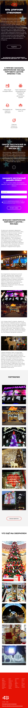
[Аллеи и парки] (14, 613)
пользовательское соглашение (13, 200)
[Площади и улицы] (14, 655)
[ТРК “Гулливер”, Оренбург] (14, 437)
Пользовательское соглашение (9, 704)
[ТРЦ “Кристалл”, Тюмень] (14, 394)
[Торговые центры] (14, 592)
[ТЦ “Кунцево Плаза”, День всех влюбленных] (14, 479)
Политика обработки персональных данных (12, 706)
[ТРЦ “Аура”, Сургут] (14, 415)
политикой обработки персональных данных (14, 202)
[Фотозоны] (14, 634)
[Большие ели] (14, 561)
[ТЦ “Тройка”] (14, 500)
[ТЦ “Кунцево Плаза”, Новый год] (14, 458)
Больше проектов (14, 518)
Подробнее (14, 46)
